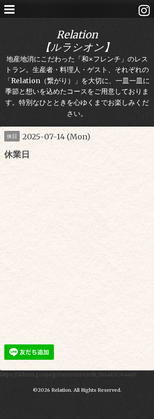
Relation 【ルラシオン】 (77, 41)
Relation (61, 390)
